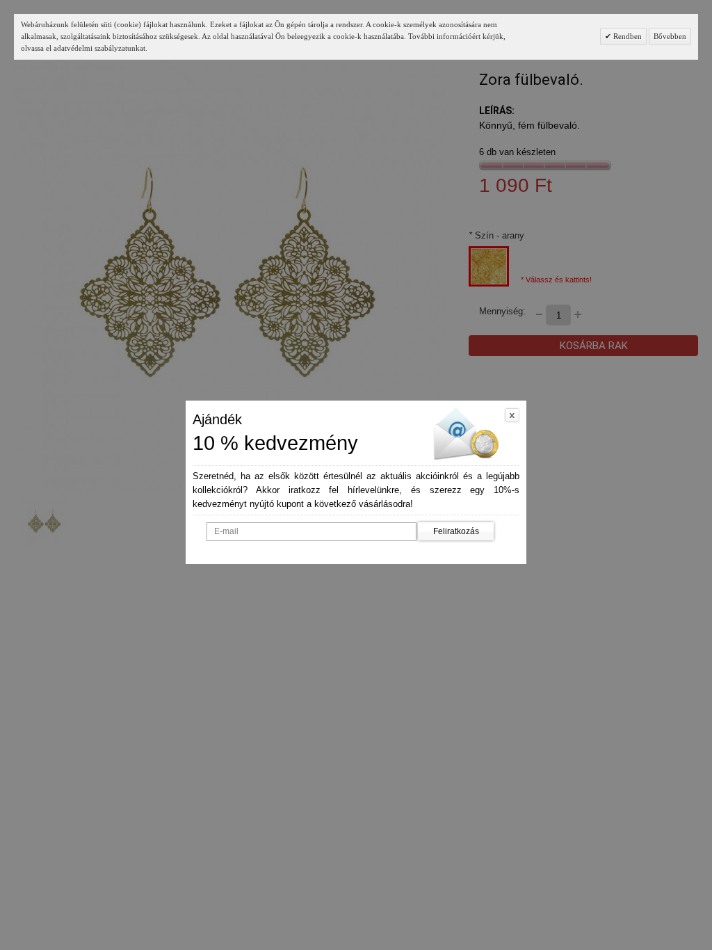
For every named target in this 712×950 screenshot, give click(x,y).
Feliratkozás (456, 531)
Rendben (626, 36)
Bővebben (670, 36)
